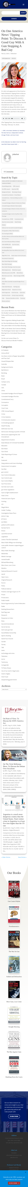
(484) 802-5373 (14, 1157)
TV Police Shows (6, 668)
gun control (4, 472)
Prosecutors (5, 597)
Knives (3, 531)
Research (4, 615)
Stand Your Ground (6, 295)
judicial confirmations (7, 525)
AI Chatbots (4, 350)
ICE (2, 504)
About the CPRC (15, 189)
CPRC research (16, 186)
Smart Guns (22, 292)
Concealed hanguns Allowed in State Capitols (11, 206)
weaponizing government (9, 680)
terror (3, 659)
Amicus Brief (5, 353)
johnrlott (7, 828)
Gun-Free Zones (15, 244)
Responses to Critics (16, 289)
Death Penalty (18, 222)
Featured (4, 460)
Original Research (6, 580)
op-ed (3, 574)
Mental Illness (20, 272)
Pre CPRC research (6, 189)
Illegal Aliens (5, 507)
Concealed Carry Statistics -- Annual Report (11, 195)
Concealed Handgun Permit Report (12, 393)
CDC (2, 388)
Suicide (3, 641)
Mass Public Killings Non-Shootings (9, 261)
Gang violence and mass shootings (11, 463)
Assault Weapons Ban (6, 186)
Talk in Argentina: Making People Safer (12, 320)
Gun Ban (4, 469)
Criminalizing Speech (7, 423)
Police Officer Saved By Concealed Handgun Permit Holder (13, 282)
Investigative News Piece (8, 513)
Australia (4, 364)
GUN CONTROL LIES (6, 244)
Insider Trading (5, 510)
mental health (5, 559)
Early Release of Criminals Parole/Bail (12, 443)
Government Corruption (8, 466)
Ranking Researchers (7, 609)
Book (3, 376)
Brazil (3, 379)
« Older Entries (5, 857)
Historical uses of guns (8, 498)
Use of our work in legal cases (10, 671)
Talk (2, 647)
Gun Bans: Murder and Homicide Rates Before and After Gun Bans (13, 237)
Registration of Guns (6, 289)
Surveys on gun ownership (17, 295)
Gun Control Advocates (8, 475)
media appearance (6, 58)
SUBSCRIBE (14, 1116)
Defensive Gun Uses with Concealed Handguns (12, 227)
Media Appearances (6, 270)
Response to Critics (7, 618)
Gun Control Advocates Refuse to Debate (11, 241)
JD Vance (4, 519)
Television (14, 53)
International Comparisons (8, 258)
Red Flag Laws (17, 286)
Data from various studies (7, 222)
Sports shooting (6, 636)
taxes (3, 650)
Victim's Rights (5, 674)
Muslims (3, 568)
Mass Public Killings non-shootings (11, 542)
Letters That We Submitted (9, 539)
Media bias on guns (16, 270)
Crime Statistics (6, 417)
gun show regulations (7, 490)
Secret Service (5, 627)
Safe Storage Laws (6, 292)
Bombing (4, 373)
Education (4, 446)
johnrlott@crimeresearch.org (14, 1155)
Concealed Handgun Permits (10, 396)
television (14, 58)
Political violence (6, 589)
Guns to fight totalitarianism (9, 492)
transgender (5, 665)
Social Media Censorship (8, 633)
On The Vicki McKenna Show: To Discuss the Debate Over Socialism (14, 766)
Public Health (5, 600)
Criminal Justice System (8, 420)
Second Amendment (7, 624)
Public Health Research (7, 286)
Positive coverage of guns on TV (10, 592)
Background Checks (6, 192)
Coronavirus (5, 402)
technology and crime (7, 653)
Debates (4, 225)
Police (3, 586)
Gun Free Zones (6, 484)
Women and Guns (6, 301)
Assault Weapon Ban (7, 361)
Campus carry (5, 382)
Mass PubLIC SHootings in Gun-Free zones (11, 267)
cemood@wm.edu (14, 1170)
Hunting (3, 501)
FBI (2, 457)
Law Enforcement (6, 534)
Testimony (22, 298)
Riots (2, 621)
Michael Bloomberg (7, 562)
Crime (3, 414)
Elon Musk (4, 448)
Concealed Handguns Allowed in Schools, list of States (13, 203)
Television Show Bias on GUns (12, 298)
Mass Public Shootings (7, 264)
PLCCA (3, 583)
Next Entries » (22, 857)
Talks (3, 298)
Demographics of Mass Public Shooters (10, 230)
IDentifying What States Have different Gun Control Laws (13, 251)
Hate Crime (4, 495)
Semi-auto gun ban (7, 630)
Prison (3, 594)
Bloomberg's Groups (16, 192)
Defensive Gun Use (7, 429)
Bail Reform (5, 370)
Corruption (4, 405)
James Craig (5, 516)
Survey (3, 644)
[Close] (25, 1172)
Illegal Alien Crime (6, 255)
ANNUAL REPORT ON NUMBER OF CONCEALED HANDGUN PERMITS (12, 182)
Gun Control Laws (6, 478)
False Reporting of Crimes (9, 454)
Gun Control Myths (7, 481)
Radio (3, 606)
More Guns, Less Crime (7, 275)
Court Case (4, 408)
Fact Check (4, 451)
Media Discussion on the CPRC (8, 272)
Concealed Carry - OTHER (7, 219)
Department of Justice (8, 440)
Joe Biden (4, 522)
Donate (14, 19)
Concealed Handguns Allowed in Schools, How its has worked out (13, 210)
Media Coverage (6, 556)
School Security (15, 292)
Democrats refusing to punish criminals (13, 432)
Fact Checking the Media (7, 233)
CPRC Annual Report (7, 411)
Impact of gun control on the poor (18, 255)
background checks (7, 367)
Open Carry (4, 577)
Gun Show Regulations (7, 247)
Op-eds (3, 278)
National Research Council (9, 571)
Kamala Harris (5, 528)
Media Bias (4, 553)
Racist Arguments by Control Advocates (13, 603)
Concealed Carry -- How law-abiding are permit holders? (12, 199)
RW (6, 725)
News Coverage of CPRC (19, 275)
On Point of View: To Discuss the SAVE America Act (13, 721)
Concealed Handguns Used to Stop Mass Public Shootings (12, 215)
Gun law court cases (7, 487)
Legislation (4, 536)
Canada (3, 385)
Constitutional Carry (19, 219)
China (3, 390)
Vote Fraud (4, 677)
